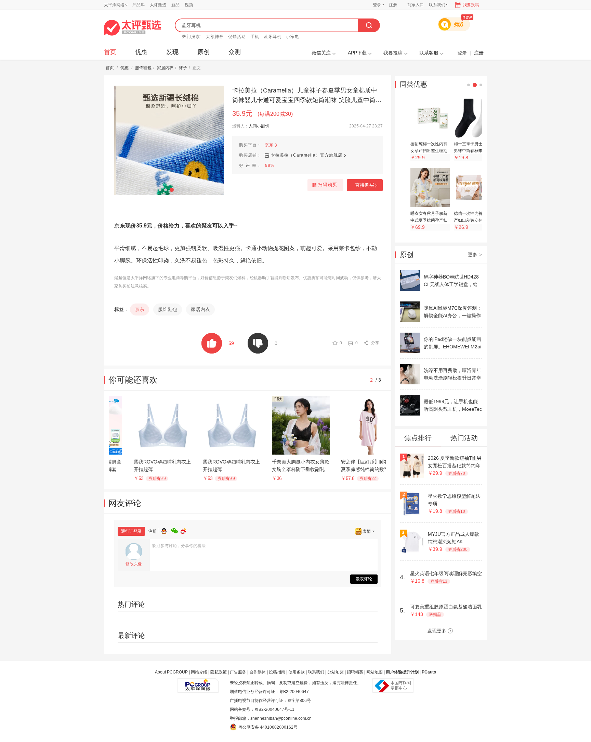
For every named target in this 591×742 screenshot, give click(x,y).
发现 (172, 52)
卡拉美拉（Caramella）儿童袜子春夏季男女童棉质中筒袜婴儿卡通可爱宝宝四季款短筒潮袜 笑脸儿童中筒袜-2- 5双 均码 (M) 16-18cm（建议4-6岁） (304, 96)
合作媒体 (257, 672)
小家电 (292, 36)
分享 (375, 343)
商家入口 (415, 4)
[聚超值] (132, 28)
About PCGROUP (171, 672)
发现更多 (436, 630)
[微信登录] (176, 530)
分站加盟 (335, 672)
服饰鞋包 (143, 67)
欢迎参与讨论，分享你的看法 (179, 545)
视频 (189, 4)
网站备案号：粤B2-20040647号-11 (262, 709)
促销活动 (237, 36)
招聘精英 (355, 672)
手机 (254, 36)
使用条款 (296, 672)
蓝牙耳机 (272, 36)
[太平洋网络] (198, 682)
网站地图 (374, 672)
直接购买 (364, 185)
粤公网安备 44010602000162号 (268, 727)
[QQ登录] (166, 530)
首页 (110, 52)
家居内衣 (165, 67)
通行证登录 (131, 531)
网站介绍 (199, 672)
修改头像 (134, 563)
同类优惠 (413, 84)
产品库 (138, 4)
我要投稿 (471, 4)
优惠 (141, 52)
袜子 (183, 67)
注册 (393, 4)
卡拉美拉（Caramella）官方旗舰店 (306, 155)
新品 (175, 4)
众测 (234, 52)
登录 (377, 4)
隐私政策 (218, 672)
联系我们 (316, 672)
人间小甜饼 (259, 126)
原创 (203, 52)
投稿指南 (277, 672)
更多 (475, 254)
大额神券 (215, 36)
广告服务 (238, 672)
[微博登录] (185, 530)
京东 (269, 145)
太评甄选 (158, 4)
